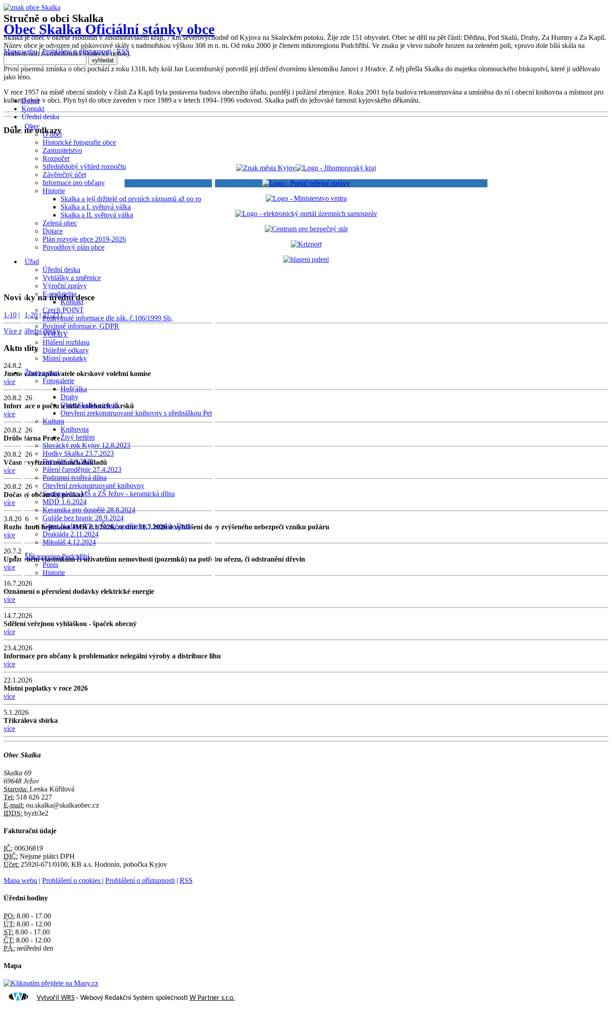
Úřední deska (61, 269)
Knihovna (74, 429)
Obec (32, 126)
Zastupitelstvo (62, 150)
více (9, 599)
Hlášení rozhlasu (66, 342)
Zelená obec (60, 223)
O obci (52, 134)
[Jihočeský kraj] (306, 168)
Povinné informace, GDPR (81, 326)
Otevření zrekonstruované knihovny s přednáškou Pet (136, 413)
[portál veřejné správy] (306, 183)
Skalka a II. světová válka (96, 215)
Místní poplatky (65, 358)
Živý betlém (77, 437)
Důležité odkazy (66, 350)
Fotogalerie (58, 381)
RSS (122, 51)
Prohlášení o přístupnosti (77, 51)
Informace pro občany (74, 182)
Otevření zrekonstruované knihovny (93, 485)
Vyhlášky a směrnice (72, 277)
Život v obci (42, 372)
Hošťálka (73, 389)
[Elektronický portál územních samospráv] (306, 213)
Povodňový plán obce (73, 247)
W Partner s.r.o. (212, 998)
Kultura (53, 421)
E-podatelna (60, 294)
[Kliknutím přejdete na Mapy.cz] (51, 983)
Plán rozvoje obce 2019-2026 (84, 239)
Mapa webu (20, 51)
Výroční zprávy (65, 286)
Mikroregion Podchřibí (57, 556)
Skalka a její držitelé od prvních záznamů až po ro (130, 199)
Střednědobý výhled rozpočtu (84, 166)
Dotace (53, 231)
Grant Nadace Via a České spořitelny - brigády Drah (117, 526)
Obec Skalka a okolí (89, 405)
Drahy (69, 397)
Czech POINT (63, 310)
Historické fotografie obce (79, 142)
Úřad (32, 261)
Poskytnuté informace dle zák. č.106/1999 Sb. (107, 318)
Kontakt (71, 302)
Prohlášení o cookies (72, 880)
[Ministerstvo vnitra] (306, 198)
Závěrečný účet (64, 174)
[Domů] (32, 7)
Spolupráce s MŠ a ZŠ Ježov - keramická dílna (109, 493)
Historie (54, 191)
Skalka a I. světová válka (95, 207)
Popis (50, 564)
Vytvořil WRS (55, 998)
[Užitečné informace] (306, 229)
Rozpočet (56, 158)
